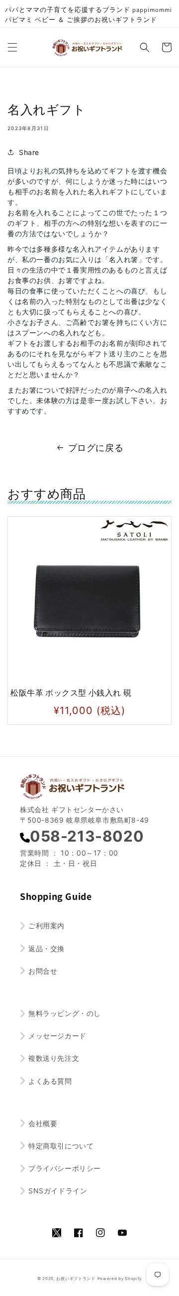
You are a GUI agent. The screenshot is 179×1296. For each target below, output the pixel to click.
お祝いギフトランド (75, 1278)
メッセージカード (57, 1035)
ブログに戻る (96, 447)
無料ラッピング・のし (64, 1013)
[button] (12, 47)
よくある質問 (50, 1081)
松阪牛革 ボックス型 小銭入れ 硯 (70, 693)
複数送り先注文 (53, 1058)
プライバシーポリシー (64, 1168)
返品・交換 (46, 948)
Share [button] (29, 152)
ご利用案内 (46, 925)
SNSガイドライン (57, 1190)
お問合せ (42, 971)
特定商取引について (60, 1146)
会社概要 (42, 1123)
